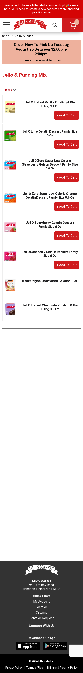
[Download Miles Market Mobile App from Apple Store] (28, 645)
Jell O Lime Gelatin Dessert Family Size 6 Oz (49, 133)
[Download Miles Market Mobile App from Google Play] (55, 645)
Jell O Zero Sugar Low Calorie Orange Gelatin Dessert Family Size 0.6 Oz (50, 195)
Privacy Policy (13, 667)
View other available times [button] (41, 60)
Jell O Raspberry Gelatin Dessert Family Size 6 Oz (50, 254)
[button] (5, 25)
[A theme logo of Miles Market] (30, 24)
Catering (41, 612)
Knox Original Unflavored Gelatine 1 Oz (49, 281)
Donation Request (41, 618)
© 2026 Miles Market (41, 661)
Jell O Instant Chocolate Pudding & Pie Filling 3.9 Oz (49, 307)
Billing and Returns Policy (62, 667)
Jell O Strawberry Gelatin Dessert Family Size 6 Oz (50, 224)
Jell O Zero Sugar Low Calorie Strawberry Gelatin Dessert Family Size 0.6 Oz (50, 164)
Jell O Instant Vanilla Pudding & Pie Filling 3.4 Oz (50, 104)
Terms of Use (34, 667)
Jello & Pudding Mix (29, 36)
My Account (41, 601)
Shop (5, 36)
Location (41, 607)
